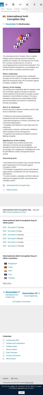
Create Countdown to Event (16, 212)
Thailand (11, 278)
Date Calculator (11, 352)
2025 (4, 242)
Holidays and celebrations (15, 343)
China (10, 267)
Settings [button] (41, 4)
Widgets (20, 4)
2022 (4, 231)
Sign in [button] (34, 4)
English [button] (5, 378)
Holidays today (11, 346)
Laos (10, 274)
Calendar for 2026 (12, 340)
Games (27, 4)
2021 (4, 227)
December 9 (12, 24)
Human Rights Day (30, 296)
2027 (4, 246)
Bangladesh (12, 263)
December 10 (29, 293)
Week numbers (11, 349)
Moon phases (11, 359)
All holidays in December (21, 301)
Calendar (13, 4)
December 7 (13, 292)
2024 (4, 238)
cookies (12, 386)
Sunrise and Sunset (13, 355)
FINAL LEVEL (30, 382)
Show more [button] (7, 283)
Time (6, 4)
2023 (4, 235)
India (10, 271)
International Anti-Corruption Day (18, 185)
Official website (12, 190)
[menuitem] (6, 4)
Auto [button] (15, 378)
